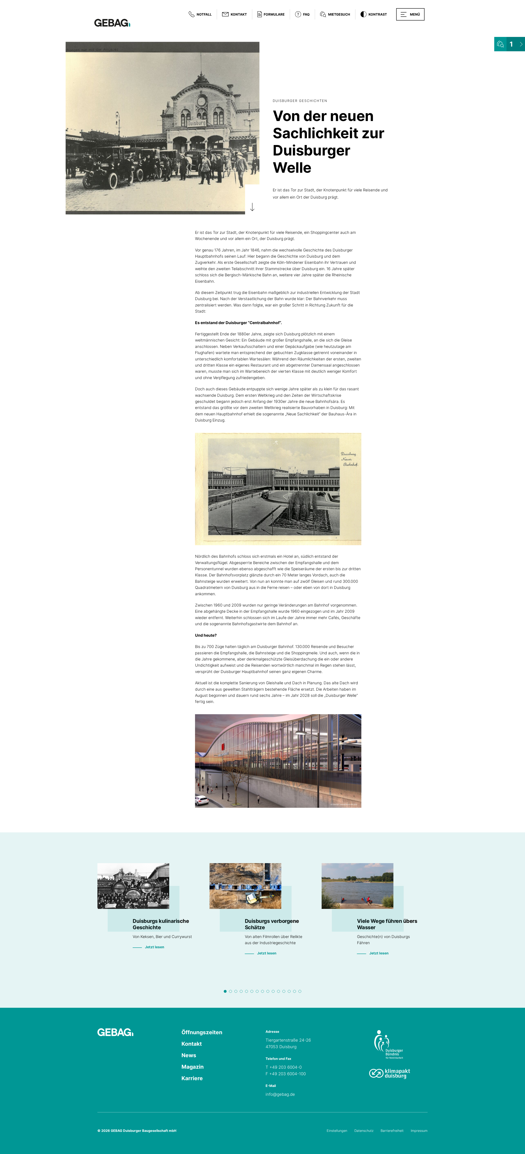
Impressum (419, 1131)
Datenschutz (363, 1131)
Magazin (192, 1067)
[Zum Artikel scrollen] (252, 199)
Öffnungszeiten (201, 1032)
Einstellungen (337, 1131)
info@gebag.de (280, 1094)
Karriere (192, 1078)
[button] (410, 14)
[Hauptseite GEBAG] (112, 22)
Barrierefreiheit (392, 1131)
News (188, 1055)
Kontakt (191, 1044)
